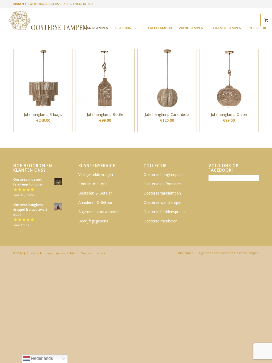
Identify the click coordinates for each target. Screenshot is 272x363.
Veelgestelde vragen (95, 174)
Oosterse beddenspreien (164, 211)
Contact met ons (92, 183)
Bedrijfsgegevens (93, 220)
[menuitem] (96, 28)
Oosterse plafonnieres (162, 183)
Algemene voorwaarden (99, 211)
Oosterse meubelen (160, 220)
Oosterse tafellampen (162, 193)
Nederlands (41, 358)
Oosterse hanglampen (162, 174)
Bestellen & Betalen (95, 193)
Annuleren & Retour (95, 202)
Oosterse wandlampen (162, 202)
